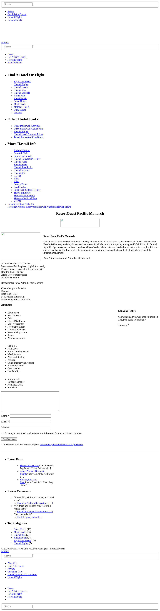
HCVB (17, 175)
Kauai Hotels (20, 98)
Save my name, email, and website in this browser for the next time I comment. (44, 433)
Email (5, 421)
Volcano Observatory (24, 195)
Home (11, 11)
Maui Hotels (20, 104)
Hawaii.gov (19, 173)
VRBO (17, 201)
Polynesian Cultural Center (27, 190)
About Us (12, 563)
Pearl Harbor (20, 187)
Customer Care (15, 571)
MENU (5, 42)
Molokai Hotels (21, 107)
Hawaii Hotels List (29, 465)
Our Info (18, 112)
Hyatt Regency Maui (29, 517)
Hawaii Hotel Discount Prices (28, 134)
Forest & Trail (21, 153)
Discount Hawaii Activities (27, 125)
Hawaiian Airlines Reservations (23, 206)
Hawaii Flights (15, 17)
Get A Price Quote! (17, 14)
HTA (16, 178)
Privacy (11, 568)
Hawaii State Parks (23, 167)
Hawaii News (20, 164)
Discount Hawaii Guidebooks (28, 128)
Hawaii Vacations (48, 206)
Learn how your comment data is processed (61, 444)
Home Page (19, 95)
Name (5, 415)
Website (5, 427)
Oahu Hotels (20, 109)
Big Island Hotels (22, 81)
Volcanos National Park (25, 198)
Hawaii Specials (22, 92)
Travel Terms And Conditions (28, 137)
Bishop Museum (22, 150)
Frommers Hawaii (23, 156)
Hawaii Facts (20, 161)
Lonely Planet (21, 184)
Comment (123, 325)
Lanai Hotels (20, 101)
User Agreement (16, 566)
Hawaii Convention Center (27, 159)
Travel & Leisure (22, 192)
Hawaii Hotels (15, 20)
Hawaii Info (20, 90)
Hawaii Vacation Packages (21, 204)
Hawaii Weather (22, 170)
